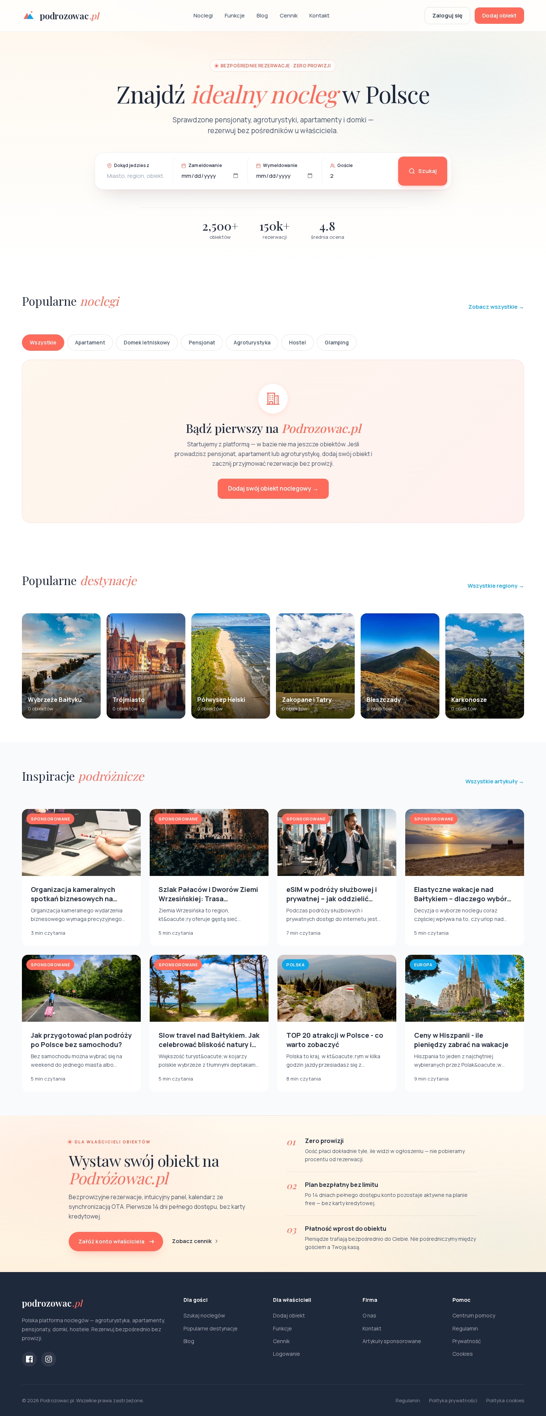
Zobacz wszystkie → (496, 307)
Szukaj (427, 171)
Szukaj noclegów (204, 1315)
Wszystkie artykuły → (494, 781)
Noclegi (203, 15)
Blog (262, 15)
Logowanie (286, 1353)
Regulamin (465, 1328)
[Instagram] (48, 1359)
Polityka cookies (505, 1400)
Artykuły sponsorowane (392, 1341)
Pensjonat (202, 342)
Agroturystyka (252, 342)
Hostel (297, 342)
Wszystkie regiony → (496, 586)
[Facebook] (29, 1359)
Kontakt (319, 15)
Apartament (90, 342)
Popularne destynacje (210, 1328)
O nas (369, 1315)
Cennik (289, 15)
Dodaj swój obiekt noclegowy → (273, 488)
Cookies (462, 1353)
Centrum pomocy (473, 1315)
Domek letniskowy (147, 342)
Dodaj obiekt (499, 15)
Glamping (337, 342)
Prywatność (466, 1341)
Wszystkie (43, 342)
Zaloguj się (447, 15)
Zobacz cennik (192, 1241)
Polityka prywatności (453, 1400)
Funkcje (235, 15)
